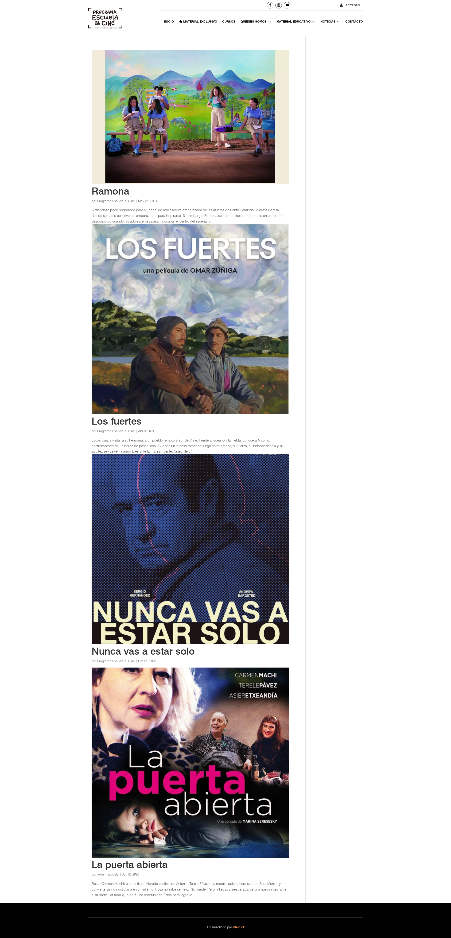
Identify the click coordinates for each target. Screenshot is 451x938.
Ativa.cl (238, 927)
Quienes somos (254, 21)
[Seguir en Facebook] (270, 5)
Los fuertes (117, 421)
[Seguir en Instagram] (278, 5)
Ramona (110, 191)
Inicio (169, 21)
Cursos (228, 21)
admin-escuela (108, 874)
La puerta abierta (129, 864)
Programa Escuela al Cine (116, 201)
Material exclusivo (199, 21)
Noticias (327, 21)
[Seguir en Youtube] (287, 5)
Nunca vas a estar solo (143, 651)
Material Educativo (293, 21)
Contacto (354, 21)
